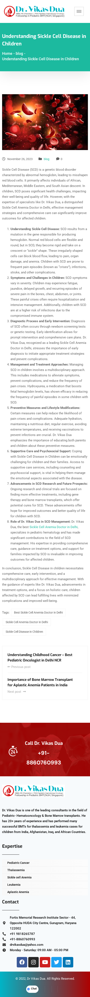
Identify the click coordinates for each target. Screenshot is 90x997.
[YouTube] (61, 989)
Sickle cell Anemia (19, 877)
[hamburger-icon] (79, 11)
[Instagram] (33, 962)
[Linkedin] (68, 962)
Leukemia (14, 884)
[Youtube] (45, 962)
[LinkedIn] (54, 989)
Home (7, 53)
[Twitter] (56, 962)
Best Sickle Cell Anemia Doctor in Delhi (38, 612)
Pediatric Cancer (18, 862)
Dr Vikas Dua (36, 979)
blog (46, 159)
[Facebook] (22, 962)
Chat (34, 988)
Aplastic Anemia (18, 892)
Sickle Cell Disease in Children (24, 631)
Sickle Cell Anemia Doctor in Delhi (54, 527)
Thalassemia (16, 870)
